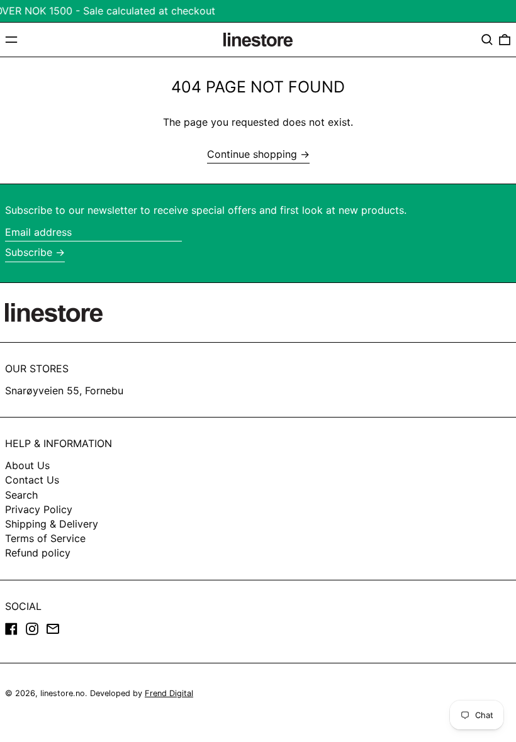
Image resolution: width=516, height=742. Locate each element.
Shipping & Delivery (51, 524)
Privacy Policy (38, 509)
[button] (487, 39)
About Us (27, 465)
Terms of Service (45, 538)
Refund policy (37, 552)
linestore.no (62, 693)
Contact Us (32, 479)
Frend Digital (169, 693)
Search (21, 495)
